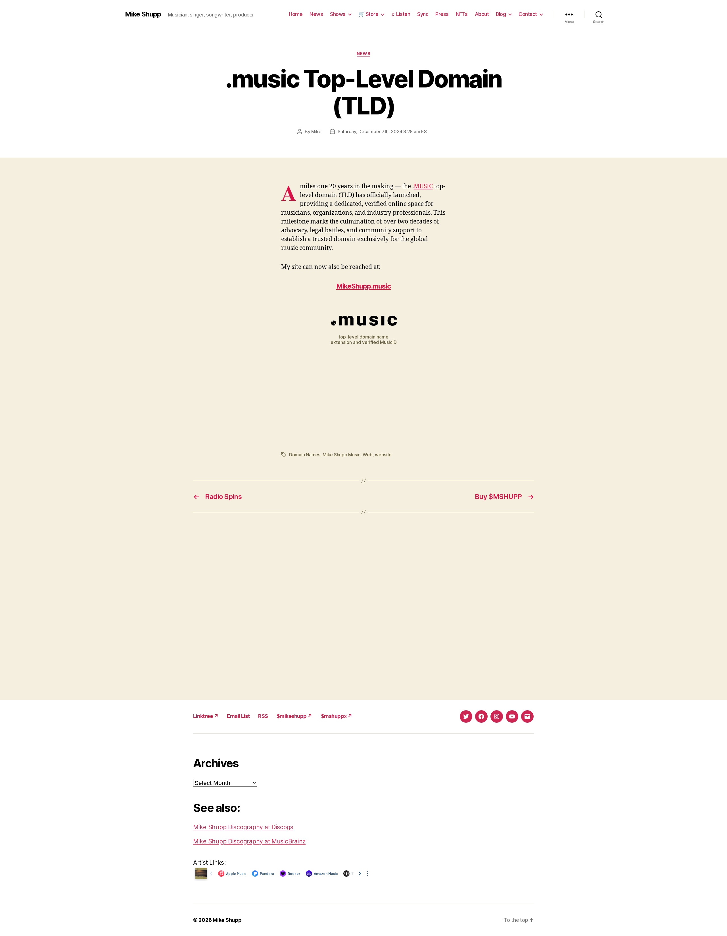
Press (442, 14)
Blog (501, 14)
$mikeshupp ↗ (294, 716)
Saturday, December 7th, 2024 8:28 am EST (384, 131)
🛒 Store (368, 14)
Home (295, 14)
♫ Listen (400, 14)
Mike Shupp (143, 14)
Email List (238, 716)
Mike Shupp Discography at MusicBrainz (249, 841)
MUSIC (423, 186)
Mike (316, 131)
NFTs (462, 14)
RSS (263, 716)
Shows (338, 14)
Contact (528, 14)
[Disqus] (363, 606)
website (383, 454)
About (482, 14)
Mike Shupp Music (341, 454)
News (316, 14)
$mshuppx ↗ (336, 716)
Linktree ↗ (205, 716)
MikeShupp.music (363, 286)
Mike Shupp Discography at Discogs (243, 827)
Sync (422, 14)
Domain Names (304, 454)
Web (367, 454)
